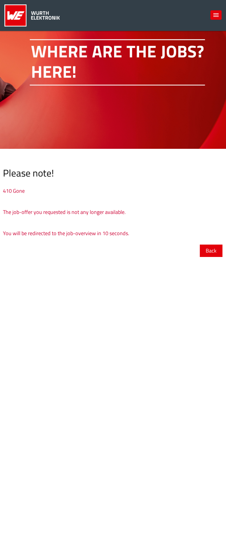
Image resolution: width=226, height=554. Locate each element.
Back (211, 251)
